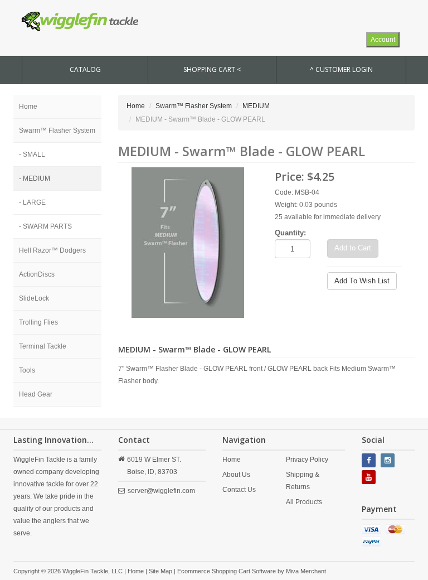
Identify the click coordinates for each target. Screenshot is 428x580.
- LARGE (32, 202)
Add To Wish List (362, 281)
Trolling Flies (38, 322)
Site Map (160, 571)
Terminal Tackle (42, 346)
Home (28, 106)
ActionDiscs (37, 274)
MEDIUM (256, 106)
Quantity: (290, 233)
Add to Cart (352, 248)
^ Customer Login (341, 69)
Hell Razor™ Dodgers (52, 250)
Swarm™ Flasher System (57, 130)
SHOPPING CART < (212, 69)
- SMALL (32, 154)
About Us (236, 474)
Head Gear (35, 394)
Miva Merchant (306, 571)
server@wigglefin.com (161, 491)
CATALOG (85, 69)
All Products (304, 502)
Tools (27, 370)
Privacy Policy (307, 459)
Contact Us (239, 490)
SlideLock (34, 298)
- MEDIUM (34, 178)
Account (383, 40)
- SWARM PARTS (45, 226)
